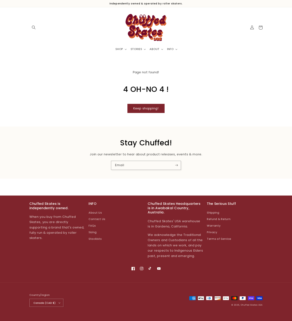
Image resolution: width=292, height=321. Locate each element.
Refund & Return (218, 219)
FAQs (92, 226)
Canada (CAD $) (44, 303)
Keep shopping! (146, 108)
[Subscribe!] (176, 165)
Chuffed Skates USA (252, 305)
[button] (33, 27)
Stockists (95, 239)
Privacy (212, 232)
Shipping (213, 213)
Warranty (214, 226)
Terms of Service (219, 239)
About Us (95, 213)
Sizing (93, 232)
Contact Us (97, 219)
